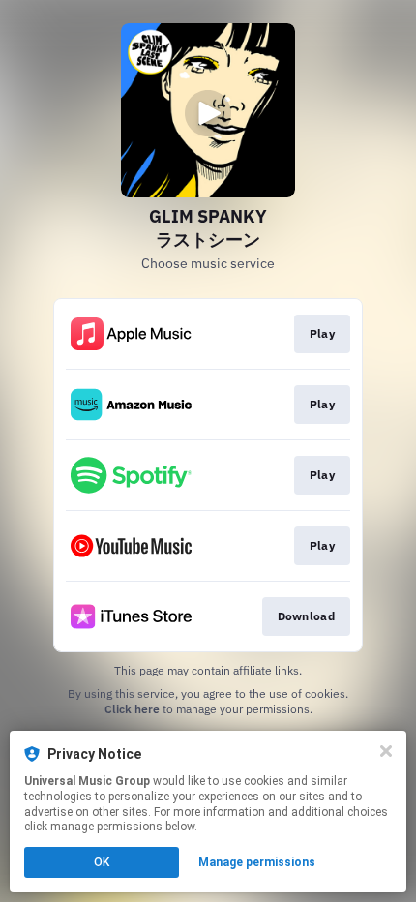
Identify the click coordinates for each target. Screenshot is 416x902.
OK (101, 862)
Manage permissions (256, 862)
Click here (132, 709)
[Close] (386, 751)
